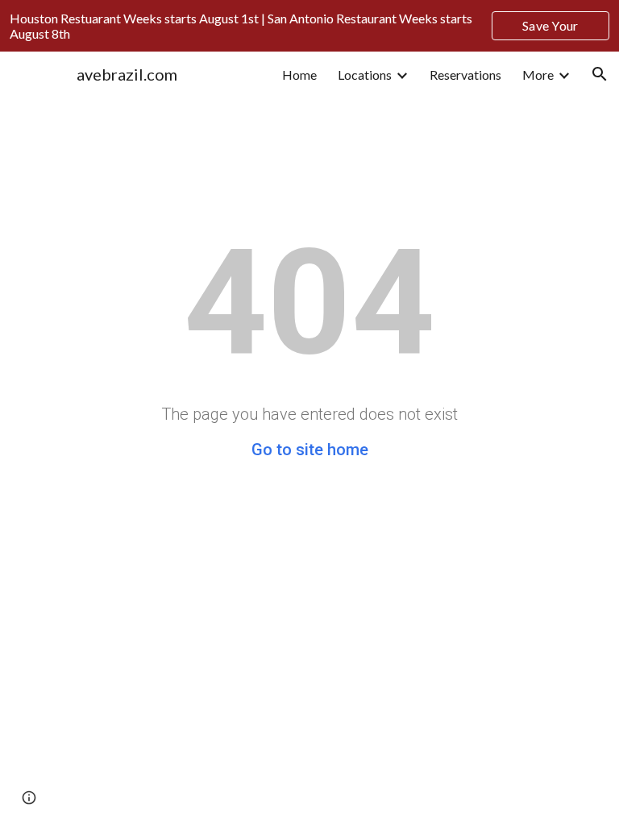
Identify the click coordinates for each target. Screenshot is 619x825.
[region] (309, 26)
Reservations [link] (465, 74)
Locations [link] (365, 74)
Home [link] (299, 74)
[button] (599, 74)
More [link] (538, 74)
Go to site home (309, 449)
